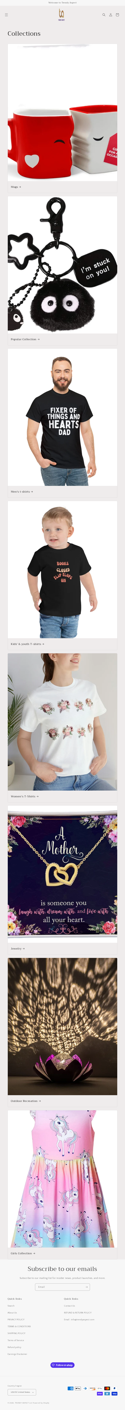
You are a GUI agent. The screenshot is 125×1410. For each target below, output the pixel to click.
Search (11, 1306)
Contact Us (69, 1306)
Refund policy (14, 1347)
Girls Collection (21, 1253)
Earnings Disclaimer (17, 1354)
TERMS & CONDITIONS (19, 1326)
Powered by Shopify (41, 1403)
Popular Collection (23, 339)
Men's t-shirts (20, 491)
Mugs (14, 187)
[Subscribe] (86, 1287)
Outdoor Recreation (24, 1101)
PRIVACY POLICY (16, 1319)
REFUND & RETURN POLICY (77, 1313)
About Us (12, 1313)
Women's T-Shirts (23, 796)
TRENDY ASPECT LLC (23, 1403)
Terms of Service (16, 1340)
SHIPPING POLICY (16, 1333)
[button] (6, 14)
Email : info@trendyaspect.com (79, 1319)
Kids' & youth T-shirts (26, 644)
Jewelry (16, 948)
